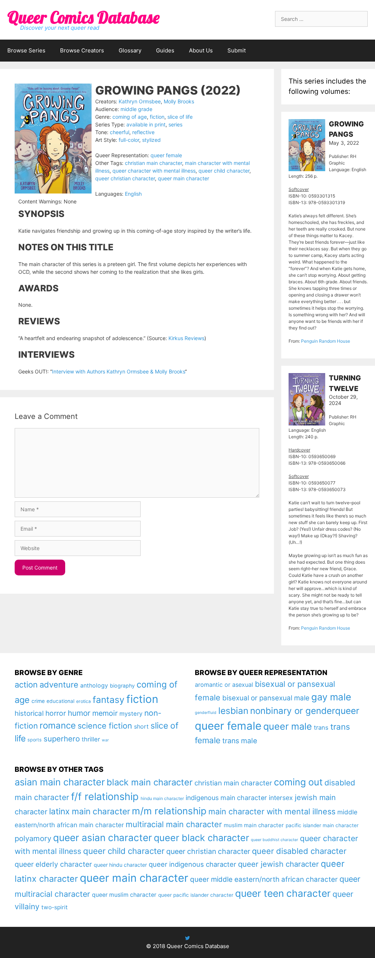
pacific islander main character (322, 825)
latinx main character (89, 811)
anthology (94, 685)
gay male (331, 697)
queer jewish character (278, 864)
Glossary (130, 50)
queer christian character (125, 178)
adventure (59, 684)
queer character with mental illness (154, 170)
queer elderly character (53, 864)
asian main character (60, 782)
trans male (239, 740)
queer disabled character (299, 851)
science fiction (105, 725)
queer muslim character (124, 894)
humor (79, 713)
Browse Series (26, 50)
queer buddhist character (274, 839)
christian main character (153, 163)
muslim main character (254, 825)
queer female (166, 155)
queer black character (201, 837)
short (141, 726)
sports (34, 740)
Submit (236, 50)
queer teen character (283, 893)
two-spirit (54, 907)
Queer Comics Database (83, 17)
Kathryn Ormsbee (140, 101)
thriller (91, 739)
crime (38, 701)
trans (321, 727)
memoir (105, 713)
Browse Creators (82, 50)
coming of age (129, 117)
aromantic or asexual (224, 684)
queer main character (183, 178)
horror (55, 713)
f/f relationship (105, 797)
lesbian (233, 710)
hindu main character (162, 798)
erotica (83, 701)
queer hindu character (120, 865)
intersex (281, 798)
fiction (157, 117)
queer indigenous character (192, 864)
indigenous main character (226, 798)
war (105, 740)
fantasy (109, 699)
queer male (287, 726)
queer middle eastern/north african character (264, 879)
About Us (201, 50)
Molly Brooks (179, 101)
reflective (143, 132)
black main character (150, 782)
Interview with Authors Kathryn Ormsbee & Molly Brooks (118, 371)
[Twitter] (187, 938)
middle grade (136, 109)
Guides (165, 50)
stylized (151, 140)
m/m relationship (169, 811)
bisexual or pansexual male (265, 698)
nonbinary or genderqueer (304, 710)
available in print (146, 124)
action (26, 684)
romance (58, 725)
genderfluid (205, 712)
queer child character (223, 170)
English (133, 194)
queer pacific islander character (195, 895)
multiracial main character (174, 824)
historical (29, 713)
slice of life (180, 117)
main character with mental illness (271, 811)
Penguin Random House (325, 341)
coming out (298, 782)
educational (60, 701)
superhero (62, 738)
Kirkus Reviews (186, 338)
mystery (130, 713)
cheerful (119, 132)
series (175, 124)
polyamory (33, 838)
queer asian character (102, 837)
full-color (129, 140)
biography (122, 685)
